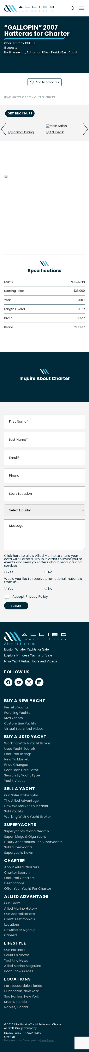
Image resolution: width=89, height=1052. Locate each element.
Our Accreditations (19, 913)
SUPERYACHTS (20, 824)
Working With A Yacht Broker (27, 743)
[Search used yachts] (72, 8)
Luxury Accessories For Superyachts (33, 842)
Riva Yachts (13, 718)
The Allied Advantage (21, 800)
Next (85, 129)
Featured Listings (17, 754)
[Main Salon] (63, 126)
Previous (3, 129)
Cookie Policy (32, 1033)
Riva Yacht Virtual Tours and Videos (30, 661)
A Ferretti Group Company (20, 1028)
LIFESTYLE (15, 943)
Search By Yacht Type (22, 775)
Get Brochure (19, 113)
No (50, 572)
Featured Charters (19, 878)
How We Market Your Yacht (26, 806)
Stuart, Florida (15, 1001)
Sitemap (9, 1036)
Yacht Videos (14, 780)
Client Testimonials (19, 919)
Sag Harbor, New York (21, 996)
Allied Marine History (20, 908)
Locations (12, 924)
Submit (16, 606)
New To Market (16, 759)
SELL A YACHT (19, 788)
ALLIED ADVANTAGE (26, 896)
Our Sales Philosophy (21, 795)
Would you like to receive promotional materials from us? (43, 580)
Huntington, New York (21, 991)
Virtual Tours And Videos (23, 728)
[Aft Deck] (63, 132)
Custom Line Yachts (20, 723)
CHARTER (14, 860)
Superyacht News (18, 852)
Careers (10, 935)
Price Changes (16, 764)
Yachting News (16, 960)
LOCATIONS (17, 979)
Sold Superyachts (18, 847)
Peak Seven (47, 1040)
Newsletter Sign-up (20, 929)
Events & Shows (17, 955)
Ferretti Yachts (16, 707)
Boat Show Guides (18, 971)
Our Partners (14, 949)
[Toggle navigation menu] (81, 8)
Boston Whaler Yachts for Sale (26, 649)
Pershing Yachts (17, 712)
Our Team (12, 903)
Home (7, 97)
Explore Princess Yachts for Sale (28, 655)
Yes (10, 572)
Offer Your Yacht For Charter (27, 888)
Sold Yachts (13, 811)
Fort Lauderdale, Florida (23, 985)
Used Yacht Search (19, 748)
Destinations (14, 883)
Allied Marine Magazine (22, 965)
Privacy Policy (36, 596)
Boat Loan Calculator (21, 770)
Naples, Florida (16, 1007)
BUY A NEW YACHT (24, 701)
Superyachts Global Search (26, 831)
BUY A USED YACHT (25, 736)
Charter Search (17, 872)
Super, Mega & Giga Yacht (25, 836)
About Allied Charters (21, 867)
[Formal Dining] (25, 132)
